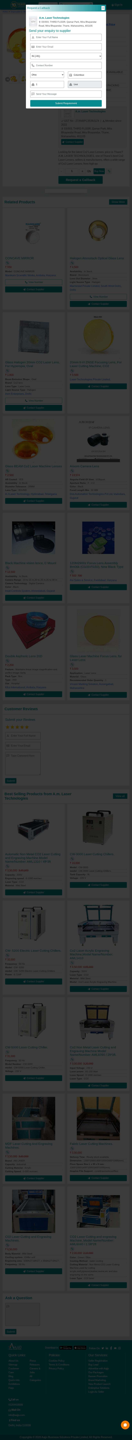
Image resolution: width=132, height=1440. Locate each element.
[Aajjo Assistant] (125, 1425)
